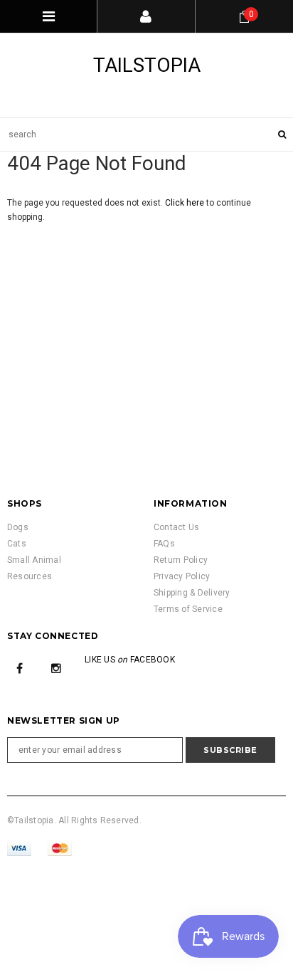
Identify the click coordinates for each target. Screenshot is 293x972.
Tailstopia (147, 65)
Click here (185, 203)
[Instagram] (56, 668)
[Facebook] (20, 668)
